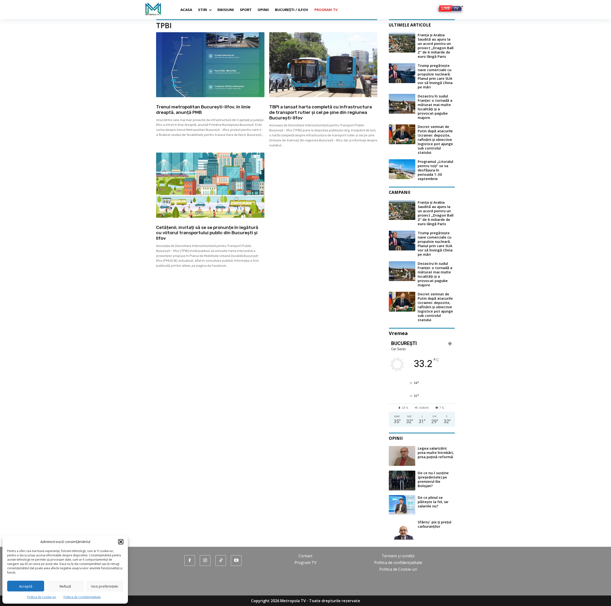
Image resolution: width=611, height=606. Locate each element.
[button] (120, 541)
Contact (305, 555)
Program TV (305, 562)
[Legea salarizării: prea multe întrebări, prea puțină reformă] (402, 456)
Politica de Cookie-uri (41, 597)
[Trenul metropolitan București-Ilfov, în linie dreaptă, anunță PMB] (210, 64)
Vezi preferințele (104, 586)
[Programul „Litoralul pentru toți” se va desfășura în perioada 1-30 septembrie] (402, 169)
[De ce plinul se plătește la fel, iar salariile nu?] (402, 505)
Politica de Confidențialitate (82, 597)
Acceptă (25, 586)
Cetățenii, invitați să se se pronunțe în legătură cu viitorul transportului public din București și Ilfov (207, 233)
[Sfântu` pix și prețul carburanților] (402, 530)
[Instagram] (205, 560)
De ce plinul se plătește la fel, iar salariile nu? (433, 501)
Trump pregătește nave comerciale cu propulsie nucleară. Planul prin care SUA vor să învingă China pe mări (435, 76)
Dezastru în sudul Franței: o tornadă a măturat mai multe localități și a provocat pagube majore (435, 107)
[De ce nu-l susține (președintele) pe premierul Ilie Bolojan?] (402, 480)
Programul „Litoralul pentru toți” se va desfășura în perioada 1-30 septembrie (435, 170)
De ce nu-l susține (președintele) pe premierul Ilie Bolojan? (433, 479)
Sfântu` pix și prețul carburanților (434, 524)
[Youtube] (236, 560)
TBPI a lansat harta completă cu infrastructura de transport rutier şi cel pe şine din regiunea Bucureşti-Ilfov (320, 112)
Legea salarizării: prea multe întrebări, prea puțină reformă (436, 452)
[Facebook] (189, 560)
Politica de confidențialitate (398, 562)
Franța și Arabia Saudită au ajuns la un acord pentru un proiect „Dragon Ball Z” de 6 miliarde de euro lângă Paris (435, 45)
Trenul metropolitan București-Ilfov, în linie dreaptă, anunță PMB (203, 109)
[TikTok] (220, 560)
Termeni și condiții (398, 555)
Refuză (65, 586)
